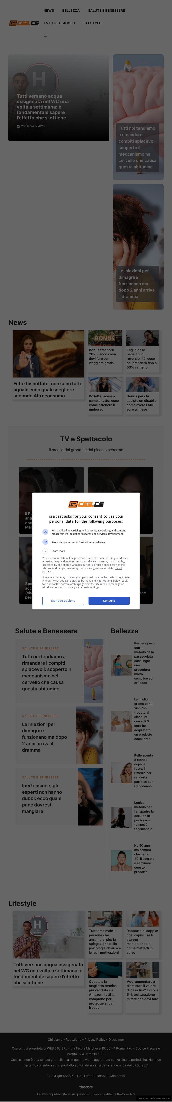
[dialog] (86, 551)
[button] (86, 551)
